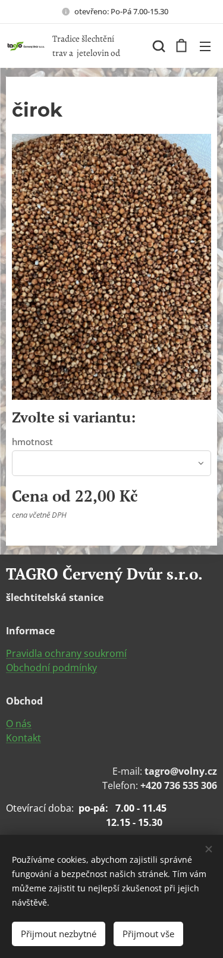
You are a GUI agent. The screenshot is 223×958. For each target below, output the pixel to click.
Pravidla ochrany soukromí (66, 653)
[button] (157, 46)
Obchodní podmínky (51, 667)
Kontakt (23, 737)
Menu (205, 46)
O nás (19, 723)
